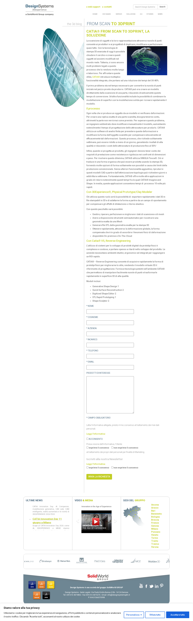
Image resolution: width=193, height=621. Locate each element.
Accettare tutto (178, 615)
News (160, 14)
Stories (150, 14)
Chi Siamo (106, 14)
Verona (154, 547)
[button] (78, 520)
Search (162, 7)
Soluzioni (131, 14)
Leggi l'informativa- (96, 434)
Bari (153, 511)
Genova (155, 526)
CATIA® (96, 77)
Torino (154, 538)
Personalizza (132, 615)
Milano (154, 529)
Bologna (155, 517)
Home (95, 14)
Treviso (155, 544)
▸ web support (93, 7)
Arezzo (154, 508)
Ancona (155, 505)
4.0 (141, 14)
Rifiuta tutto (155, 615)
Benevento (156, 514)
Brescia (155, 520)
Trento (154, 541)
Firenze (155, 523)
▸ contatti (107, 7)
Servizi (118, 14)
